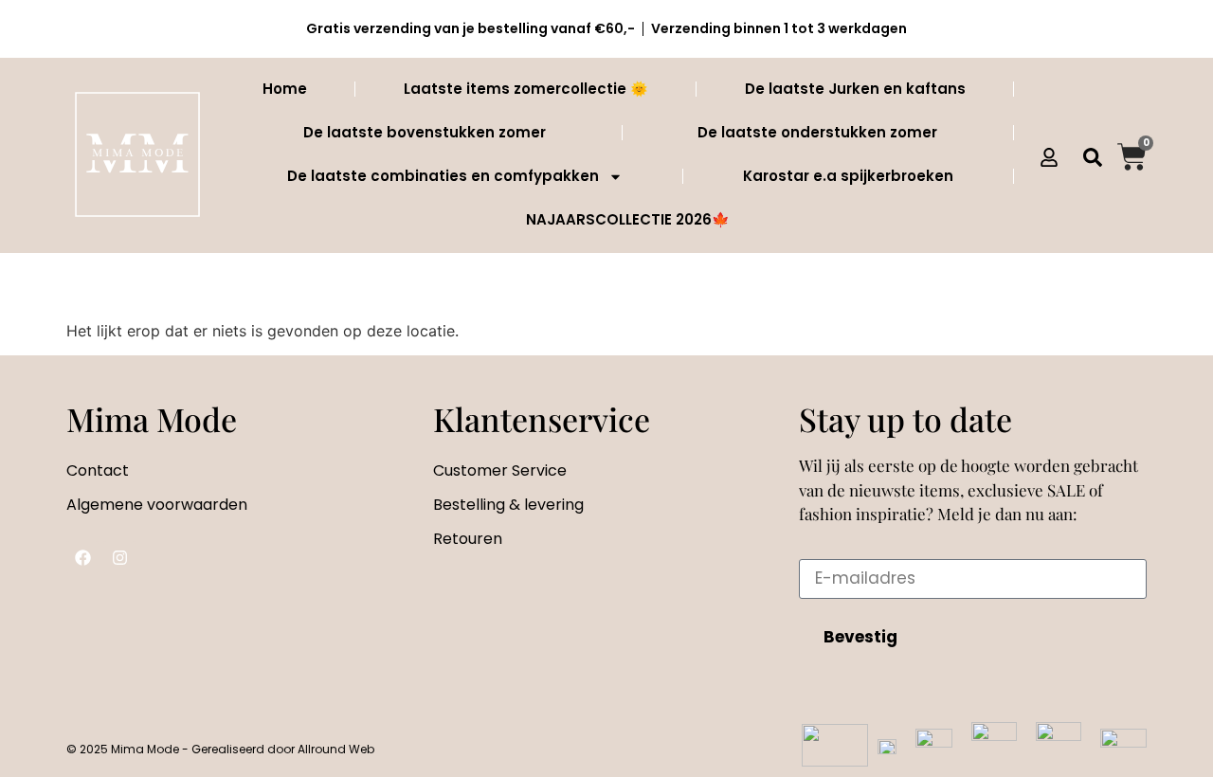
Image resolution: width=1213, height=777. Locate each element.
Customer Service (500, 470)
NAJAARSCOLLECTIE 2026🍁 (628, 219)
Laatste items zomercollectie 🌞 (526, 89)
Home (285, 89)
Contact (97, 470)
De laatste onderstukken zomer (817, 132)
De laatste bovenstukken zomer (424, 132)
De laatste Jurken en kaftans (855, 89)
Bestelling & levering (508, 504)
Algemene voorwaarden (156, 504)
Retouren (467, 539)
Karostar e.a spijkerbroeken (848, 176)
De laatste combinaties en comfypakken (443, 176)
